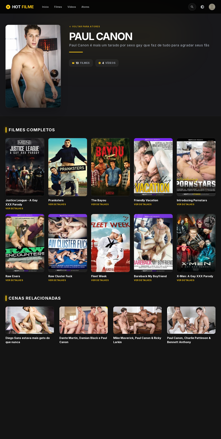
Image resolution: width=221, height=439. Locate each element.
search (192, 7)
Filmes (58, 6)
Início (45, 6)
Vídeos (72, 6)
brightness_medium (202, 7)
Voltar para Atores (84, 26)
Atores (85, 6)
